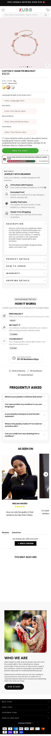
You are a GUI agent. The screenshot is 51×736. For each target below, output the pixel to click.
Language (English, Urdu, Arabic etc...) (16, 95)
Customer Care (9, 712)
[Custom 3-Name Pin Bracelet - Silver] (9, 591)
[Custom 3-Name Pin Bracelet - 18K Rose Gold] (6, 591)
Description (15, 224)
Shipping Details (18, 280)
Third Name (6, 127)
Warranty (13, 273)
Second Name (7, 116)
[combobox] (26, 15)
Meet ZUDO (7, 702)
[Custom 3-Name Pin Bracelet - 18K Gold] (3, 591)
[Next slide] (47, 486)
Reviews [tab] (5, 533)
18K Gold (4, 87)
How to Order (16, 266)
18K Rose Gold (8, 87)
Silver (13, 87)
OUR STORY (14, 687)
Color (9, 83)
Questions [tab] (16, 533)
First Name (6, 106)
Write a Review (27, 544)
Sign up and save (10, 718)
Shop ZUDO (7, 707)
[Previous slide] (4, 486)
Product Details (18, 259)
